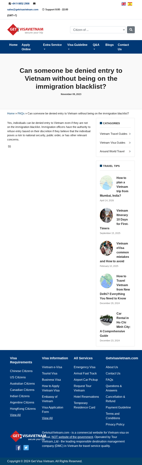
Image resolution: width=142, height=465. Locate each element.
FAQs (21, 113)
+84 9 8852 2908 (20, 3)
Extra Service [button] (52, 44)
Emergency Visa (84, 367)
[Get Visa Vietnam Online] (26, 29)
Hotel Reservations (86, 396)
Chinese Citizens (21, 371)
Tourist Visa (49, 373)
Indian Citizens (20, 396)
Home (13, 44)
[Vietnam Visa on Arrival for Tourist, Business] (29, 435)
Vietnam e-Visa (52, 367)
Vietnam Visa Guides (112, 142)
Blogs (109, 44)
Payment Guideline (118, 407)
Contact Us (123, 47)
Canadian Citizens (22, 389)
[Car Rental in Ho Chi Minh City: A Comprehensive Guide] (107, 318)
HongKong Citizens (23, 408)
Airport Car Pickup (86, 379)
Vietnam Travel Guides (113, 133)
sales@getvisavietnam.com (22, 9)
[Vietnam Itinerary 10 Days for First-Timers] (107, 215)
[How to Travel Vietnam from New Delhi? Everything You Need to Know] (107, 281)
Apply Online (26, 47)
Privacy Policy (115, 424)
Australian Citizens (22, 383)
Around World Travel (112, 151)
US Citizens (18, 377)
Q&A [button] (96, 44)
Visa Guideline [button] (77, 44)
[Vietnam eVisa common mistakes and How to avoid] (107, 248)
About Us (112, 367)
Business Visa (51, 379)
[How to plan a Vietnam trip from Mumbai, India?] (107, 182)
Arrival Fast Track (85, 373)
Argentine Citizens (22, 402)
